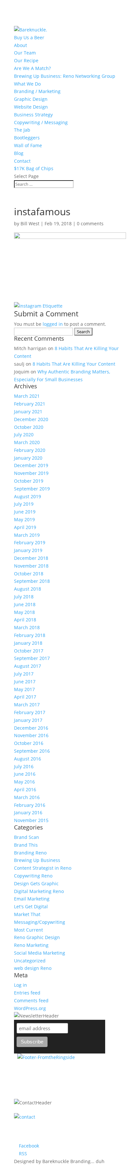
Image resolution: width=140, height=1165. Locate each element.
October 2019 (28, 481)
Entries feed (27, 993)
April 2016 (25, 789)
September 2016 (32, 751)
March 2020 (27, 442)
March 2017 (27, 704)
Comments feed (31, 1000)
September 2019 (32, 489)
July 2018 (24, 597)
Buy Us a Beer (29, 37)
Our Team (25, 53)
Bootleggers (27, 138)
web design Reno (32, 968)
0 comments (90, 223)
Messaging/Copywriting (39, 922)
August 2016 (27, 759)
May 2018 (24, 612)
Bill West (30, 223)
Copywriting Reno (33, 876)
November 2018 (31, 566)
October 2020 (28, 427)
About (20, 45)
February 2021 (29, 404)
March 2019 (27, 535)
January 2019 (28, 550)
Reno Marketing (31, 945)
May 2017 (24, 689)
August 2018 (27, 589)
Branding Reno (30, 853)
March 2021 (27, 396)
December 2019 (31, 465)
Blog (18, 153)
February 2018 (29, 635)
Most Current (28, 930)
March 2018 (27, 627)
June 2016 (24, 774)
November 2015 (31, 820)
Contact (22, 161)
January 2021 (28, 411)
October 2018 (28, 574)
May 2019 (24, 519)
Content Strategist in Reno (42, 868)
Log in (20, 985)
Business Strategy (33, 115)
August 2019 (27, 496)
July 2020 (24, 434)
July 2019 (24, 504)
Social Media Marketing (39, 953)
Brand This (26, 845)
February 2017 (29, 712)
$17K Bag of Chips (33, 168)
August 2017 (27, 666)
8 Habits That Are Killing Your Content (74, 364)
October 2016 (28, 743)
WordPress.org (30, 1008)
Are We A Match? (32, 68)
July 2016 (24, 766)
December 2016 (31, 728)
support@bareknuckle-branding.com (60, 1137)
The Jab (22, 130)
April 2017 (25, 697)
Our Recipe (26, 60)
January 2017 (28, 720)
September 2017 (32, 658)
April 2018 (25, 620)
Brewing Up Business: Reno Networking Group (64, 76)
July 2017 (24, 674)
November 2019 (31, 473)
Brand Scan (26, 837)
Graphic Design (31, 99)
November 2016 (31, 735)
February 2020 (29, 450)
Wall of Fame (28, 145)
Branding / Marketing (37, 91)
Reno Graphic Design (37, 937)
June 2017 (24, 681)
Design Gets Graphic (36, 883)
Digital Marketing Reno (39, 891)
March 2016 (27, 797)
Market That (27, 914)
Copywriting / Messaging (41, 122)
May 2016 (24, 782)
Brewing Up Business (37, 860)
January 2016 (28, 812)
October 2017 (28, 651)
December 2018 (31, 558)
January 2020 (28, 458)
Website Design (31, 107)
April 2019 (25, 527)
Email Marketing (31, 899)
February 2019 (29, 542)
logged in (53, 324)
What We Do (27, 84)
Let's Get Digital (31, 906)
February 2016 (29, 805)
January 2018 (28, 643)
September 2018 (32, 581)
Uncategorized (30, 961)
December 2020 (31, 419)
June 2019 (24, 512)
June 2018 (24, 604)
